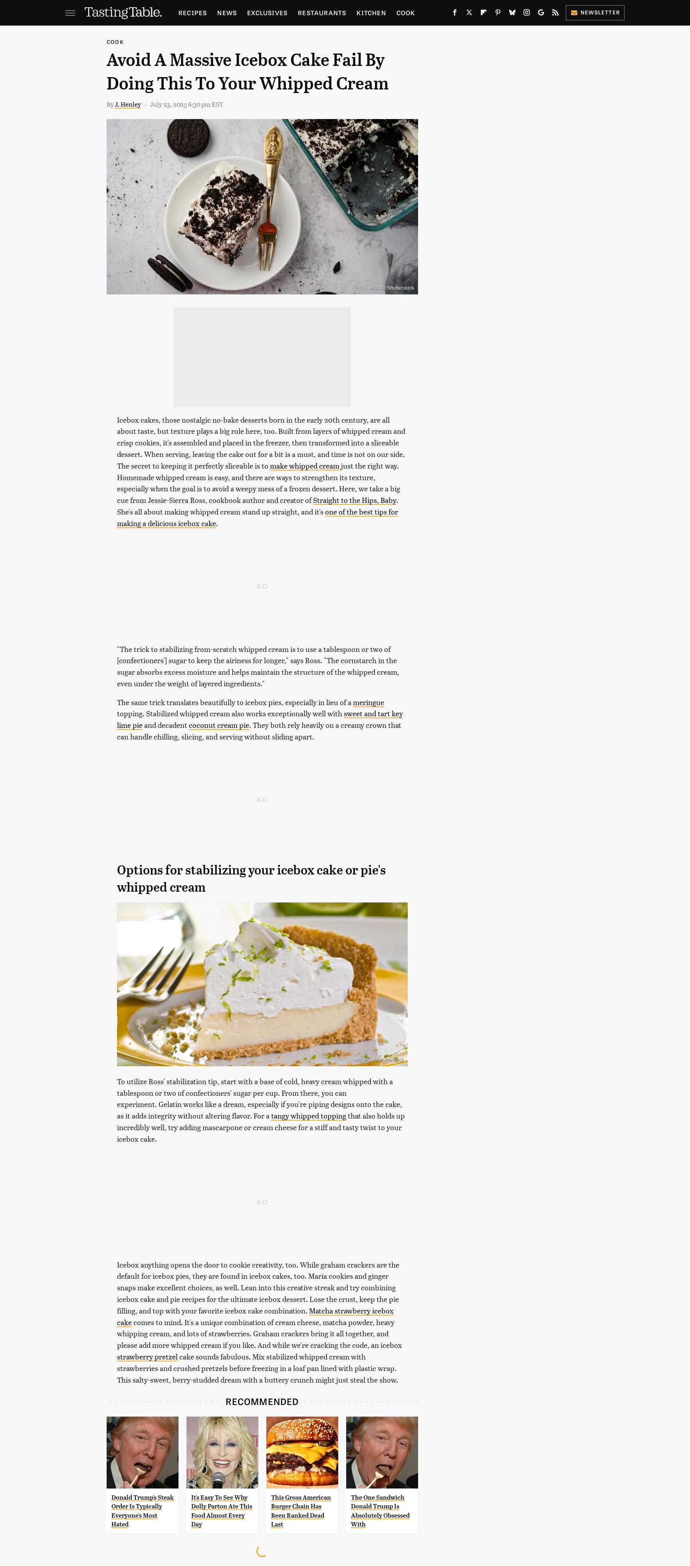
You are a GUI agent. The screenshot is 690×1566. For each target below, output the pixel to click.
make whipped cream (304, 466)
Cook (406, 12)
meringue (368, 702)
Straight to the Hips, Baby (354, 500)
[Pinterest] (498, 14)
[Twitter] (469, 14)
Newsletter (600, 12)
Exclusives (267, 12)
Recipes (192, 12)
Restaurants (322, 12)
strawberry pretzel (147, 1356)
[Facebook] (455, 14)
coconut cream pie (219, 725)
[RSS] (555, 14)
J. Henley (128, 104)
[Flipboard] (484, 14)
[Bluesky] (512, 14)
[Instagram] (527, 14)
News (227, 12)
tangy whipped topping (308, 1116)
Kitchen (371, 12)
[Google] (541, 14)
